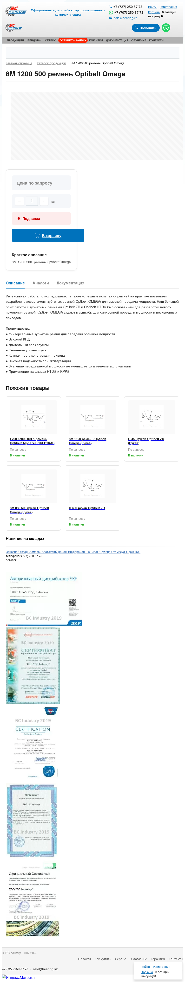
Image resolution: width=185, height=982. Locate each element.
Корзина (154, 12)
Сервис (120, 959)
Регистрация (168, 7)
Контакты (176, 959)
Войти (152, 7)
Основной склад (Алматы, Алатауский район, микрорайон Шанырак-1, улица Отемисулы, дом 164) (73, 552)
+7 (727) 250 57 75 (127, 6)
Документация (70, 283)
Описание (15, 283)
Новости (84, 959)
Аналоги (41, 283)
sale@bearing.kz (45, 969)
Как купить (103, 959)
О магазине (138, 959)
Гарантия (158, 959)
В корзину (51, 235)
